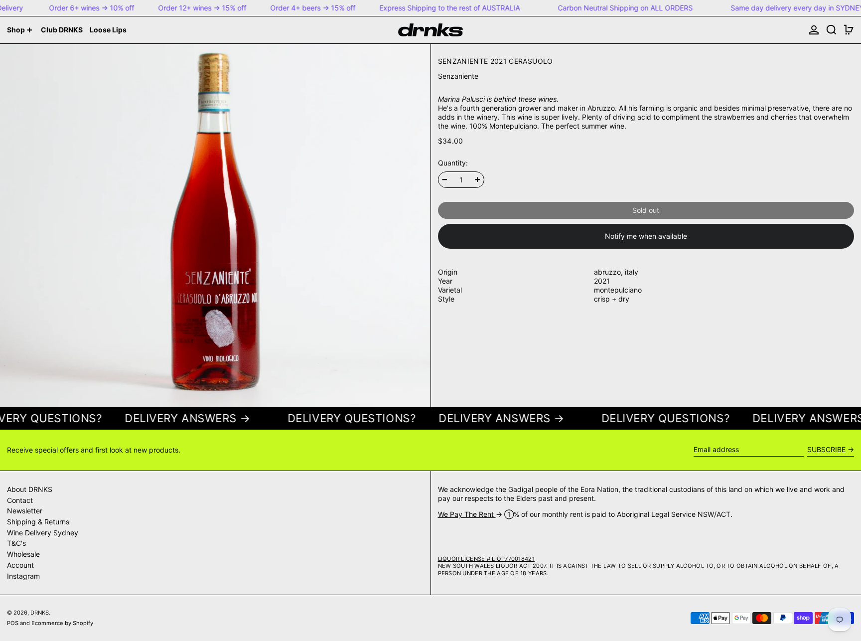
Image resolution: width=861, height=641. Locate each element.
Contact (20, 500)
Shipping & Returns (38, 521)
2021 (602, 281)
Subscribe (826, 449)
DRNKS (39, 612)
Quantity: (453, 163)
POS (12, 623)
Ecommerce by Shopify (62, 623)
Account (20, 565)
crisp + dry (611, 299)
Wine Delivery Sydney (42, 532)
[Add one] (477, 179)
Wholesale (23, 554)
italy (631, 272)
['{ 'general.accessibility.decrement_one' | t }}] (444, 179)
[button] (831, 29)
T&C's (16, 543)
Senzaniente (458, 76)
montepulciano (618, 290)
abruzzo (607, 272)
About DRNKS (29, 489)
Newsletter (24, 510)
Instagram (23, 576)
